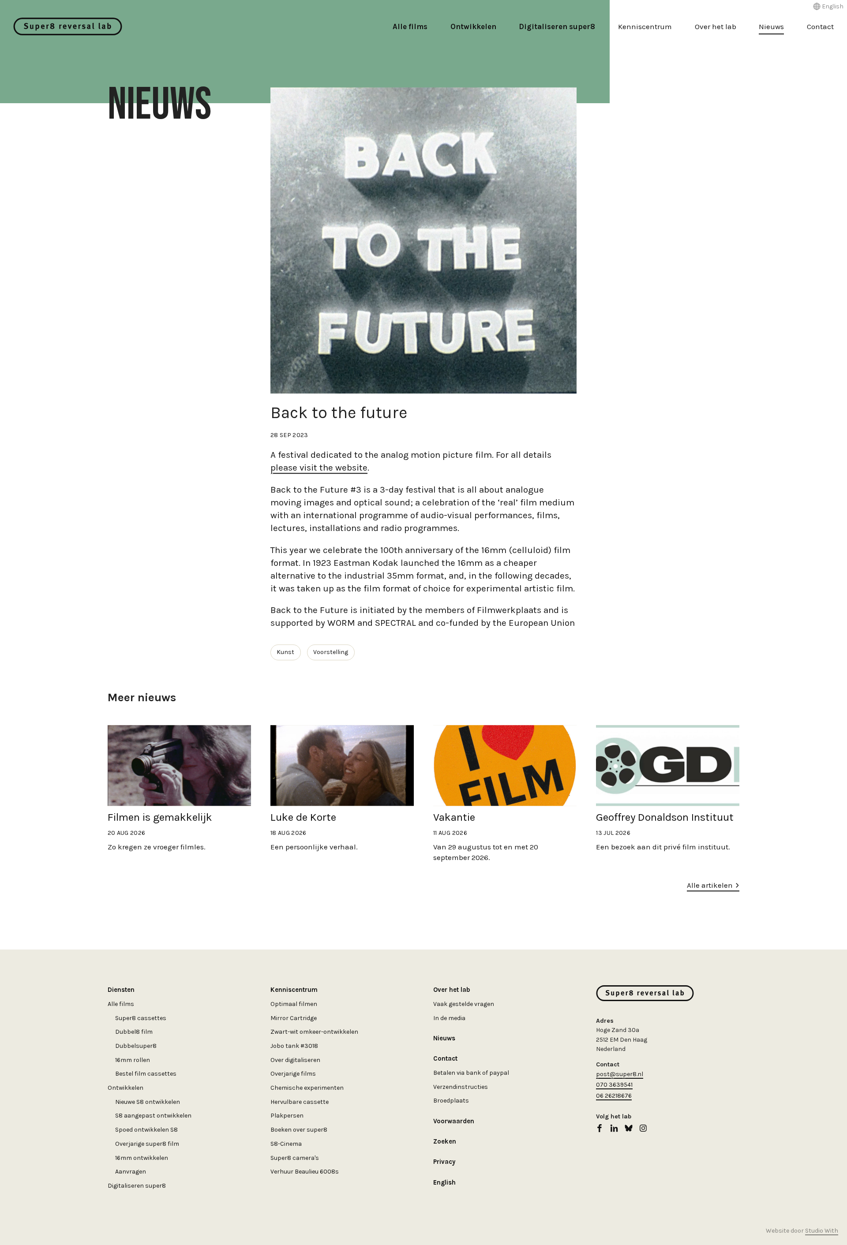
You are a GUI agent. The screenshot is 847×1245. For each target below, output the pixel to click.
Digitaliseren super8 (557, 26)
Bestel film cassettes (145, 1073)
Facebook (599, 1128)
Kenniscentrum (645, 26)
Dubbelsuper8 (136, 1046)
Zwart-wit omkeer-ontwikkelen (314, 1032)
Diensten (121, 990)
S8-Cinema (286, 1144)
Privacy (444, 1162)
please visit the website (318, 467)
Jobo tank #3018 (294, 1046)
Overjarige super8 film (147, 1144)
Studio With (821, 1230)
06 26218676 (614, 1095)
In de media (449, 1018)
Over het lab (715, 26)
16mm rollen (132, 1060)
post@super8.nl (619, 1074)
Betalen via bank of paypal (471, 1073)
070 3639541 (614, 1084)
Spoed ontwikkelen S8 (146, 1129)
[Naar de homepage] (67, 26)
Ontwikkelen (473, 26)
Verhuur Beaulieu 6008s (304, 1171)
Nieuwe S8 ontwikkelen (147, 1102)
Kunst (285, 652)
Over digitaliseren (295, 1060)
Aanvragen (130, 1171)
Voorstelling (330, 652)
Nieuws (771, 26)
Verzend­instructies (460, 1087)
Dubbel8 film (134, 1032)
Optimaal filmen (293, 1004)
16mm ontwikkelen (141, 1158)
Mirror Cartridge (293, 1018)
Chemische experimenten (307, 1088)
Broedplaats (451, 1100)
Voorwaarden (453, 1121)
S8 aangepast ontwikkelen (153, 1115)
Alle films (410, 26)
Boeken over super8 (298, 1129)
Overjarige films (293, 1073)
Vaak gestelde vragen (463, 1004)
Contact (820, 26)
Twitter (628, 1128)
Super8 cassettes (140, 1018)
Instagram (643, 1128)
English (832, 6)
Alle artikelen (710, 885)
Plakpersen (287, 1115)
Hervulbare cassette (299, 1102)
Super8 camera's (294, 1158)
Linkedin (614, 1128)
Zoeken (444, 1141)
